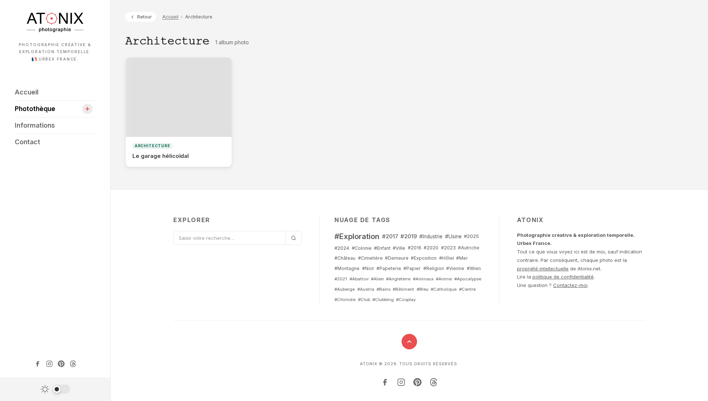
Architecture (152, 146)
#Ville (399, 248)
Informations (35, 125)
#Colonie (362, 248)
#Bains (383, 289)
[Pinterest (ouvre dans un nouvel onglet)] (61, 363)
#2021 (340, 278)
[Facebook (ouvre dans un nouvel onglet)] (37, 363)
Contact (27, 142)
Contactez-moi (570, 285)
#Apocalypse (467, 278)
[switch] (55, 389)
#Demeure (397, 258)
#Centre (467, 289)
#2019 (408, 236)
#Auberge (344, 289)
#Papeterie (388, 268)
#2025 (471, 236)
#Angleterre (398, 278)
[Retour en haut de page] (409, 341)
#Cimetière (370, 258)
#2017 (390, 236)
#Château (344, 258)
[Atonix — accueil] (55, 22)
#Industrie (430, 236)
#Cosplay (406, 299)
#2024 (341, 248)
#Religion (433, 268)
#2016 (414, 247)
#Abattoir (359, 278)
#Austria (365, 289)
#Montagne (347, 268)
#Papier (412, 268)
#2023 (448, 247)
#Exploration (356, 236)
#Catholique (444, 289)
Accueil (26, 92)
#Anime (444, 278)
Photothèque (37, 108)
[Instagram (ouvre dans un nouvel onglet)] (49, 363)
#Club (364, 299)
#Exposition (424, 258)
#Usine (453, 236)
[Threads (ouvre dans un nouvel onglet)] (73, 363)
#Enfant (382, 248)
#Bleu (422, 289)
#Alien (377, 278)
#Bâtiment (403, 289)
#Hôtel (446, 258)
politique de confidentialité (563, 277)
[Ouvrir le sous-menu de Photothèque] (87, 109)
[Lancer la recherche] (293, 238)
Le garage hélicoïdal (160, 155)
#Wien (474, 268)
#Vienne (455, 268)
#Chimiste (344, 299)
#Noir (368, 268)
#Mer (462, 258)
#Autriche (468, 247)
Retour (144, 17)
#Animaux (423, 278)
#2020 (431, 247)
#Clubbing (383, 299)
